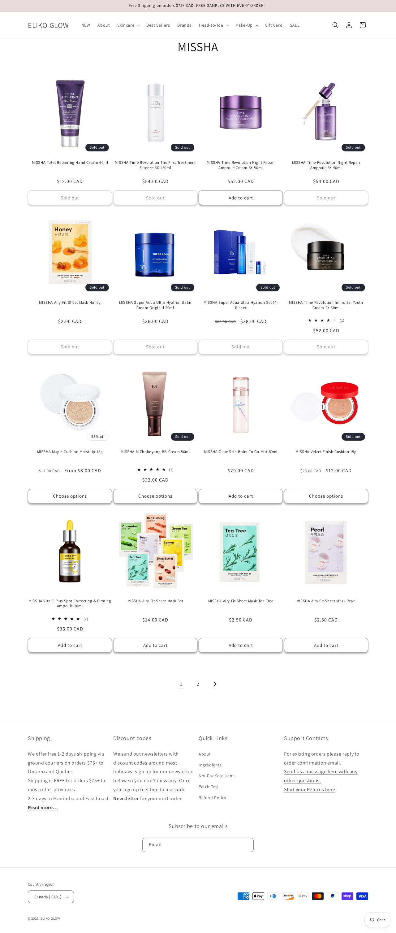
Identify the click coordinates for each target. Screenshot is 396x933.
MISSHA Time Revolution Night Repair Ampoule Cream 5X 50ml (241, 165)
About (205, 753)
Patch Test (209, 786)
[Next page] (215, 684)
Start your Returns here (309, 789)
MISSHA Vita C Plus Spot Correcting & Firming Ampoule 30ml (69, 604)
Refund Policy (212, 797)
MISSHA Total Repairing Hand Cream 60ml (70, 162)
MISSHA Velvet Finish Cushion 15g (325, 451)
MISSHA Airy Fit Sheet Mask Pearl (326, 601)
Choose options (70, 496)
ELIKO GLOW (50, 919)
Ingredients (210, 764)
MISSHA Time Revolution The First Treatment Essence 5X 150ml (155, 165)
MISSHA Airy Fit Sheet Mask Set (155, 601)
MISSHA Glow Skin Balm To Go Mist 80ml (241, 451)
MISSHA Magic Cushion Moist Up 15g (70, 451)
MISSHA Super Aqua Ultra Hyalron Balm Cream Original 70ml (155, 305)
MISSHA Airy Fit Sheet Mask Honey (70, 302)
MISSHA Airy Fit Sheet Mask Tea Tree (240, 601)
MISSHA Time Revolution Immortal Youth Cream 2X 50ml (326, 305)
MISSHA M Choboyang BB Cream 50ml (155, 451)
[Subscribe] (246, 844)
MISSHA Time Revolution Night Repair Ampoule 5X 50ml (326, 165)
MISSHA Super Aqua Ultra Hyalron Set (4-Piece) (241, 305)
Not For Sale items (217, 775)
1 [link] (181, 684)
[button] (128, 25)
